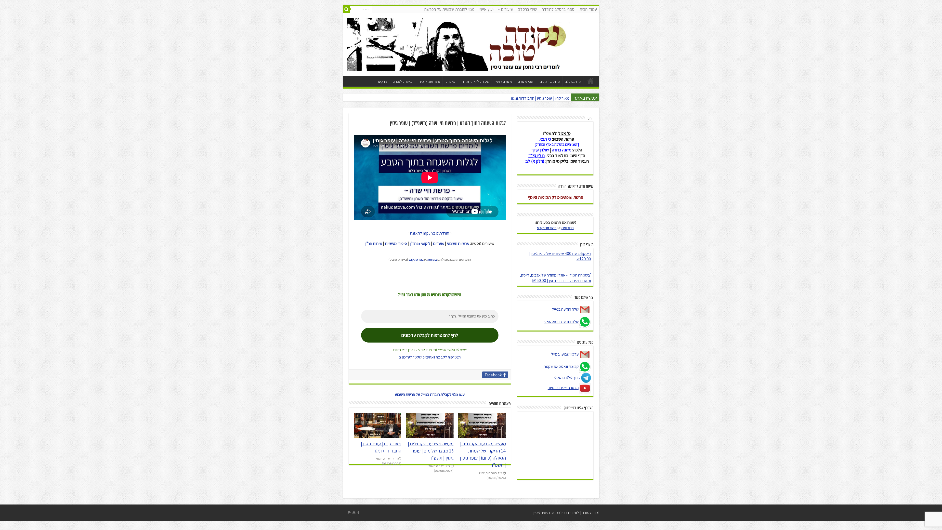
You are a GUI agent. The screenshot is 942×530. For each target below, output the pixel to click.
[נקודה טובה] (471, 43)
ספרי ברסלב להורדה (558, 9)
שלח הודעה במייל (565, 309)
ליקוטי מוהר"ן (420, 243)
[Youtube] (354, 513)
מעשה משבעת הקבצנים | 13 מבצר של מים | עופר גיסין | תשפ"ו (431, 450)
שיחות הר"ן (373, 243)
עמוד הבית (588, 9)
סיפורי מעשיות (396, 243)
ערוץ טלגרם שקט (567, 377)
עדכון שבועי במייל (565, 354)
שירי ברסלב (527, 9)
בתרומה (432, 259)
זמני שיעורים (525, 82)
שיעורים (507, 9)
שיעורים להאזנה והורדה (475, 82)
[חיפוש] (346, 9)
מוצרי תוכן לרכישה (429, 82)
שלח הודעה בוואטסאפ (561, 321)
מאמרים (450, 82)
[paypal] (349, 513)
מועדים (438, 243)
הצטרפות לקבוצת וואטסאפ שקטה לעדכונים (430, 357)
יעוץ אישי (486, 9)
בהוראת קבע (416, 259)
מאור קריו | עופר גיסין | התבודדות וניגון (540, 98)
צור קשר (382, 82)
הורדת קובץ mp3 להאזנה (429, 233)
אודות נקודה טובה (549, 82)
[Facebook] (358, 513)
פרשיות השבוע (458, 243)
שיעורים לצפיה (503, 82)
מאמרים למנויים (402, 82)
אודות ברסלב (573, 82)
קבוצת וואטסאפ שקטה (561, 366)
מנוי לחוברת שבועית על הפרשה (449, 9)
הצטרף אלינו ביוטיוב (563, 387)
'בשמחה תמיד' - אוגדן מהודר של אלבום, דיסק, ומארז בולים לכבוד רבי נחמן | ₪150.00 (555, 277)
